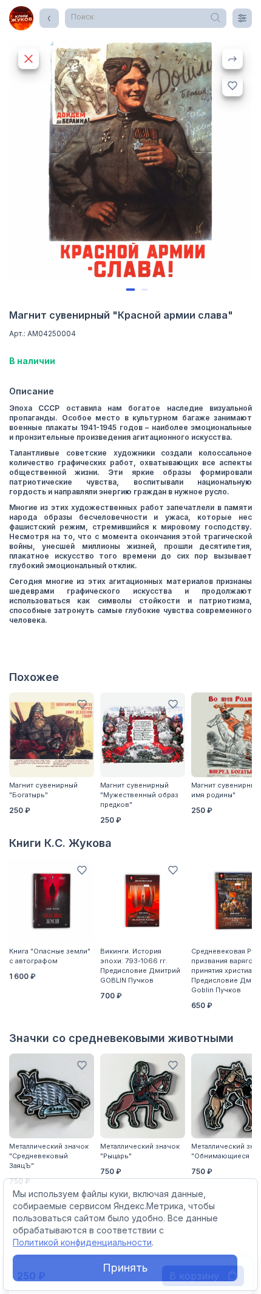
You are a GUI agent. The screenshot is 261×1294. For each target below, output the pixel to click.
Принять (125, 1267)
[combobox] (145, 18)
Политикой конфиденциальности (82, 1242)
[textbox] (145, 16)
